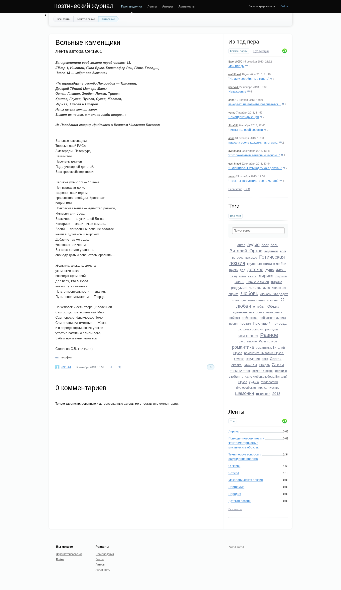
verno (231, 112)
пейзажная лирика (273, 317)
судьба (254, 382)
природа (280, 323)
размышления (248, 335)
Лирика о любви (257, 282)
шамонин (244, 393)
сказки (250, 364)
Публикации (261, 51)
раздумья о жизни (250, 329)
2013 (276, 393)
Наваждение (237, 91)
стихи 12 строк (240, 370)
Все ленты (63, 19)
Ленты (152, 6)
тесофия (66, 357)
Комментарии (238, 51)
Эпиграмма (236, 486)
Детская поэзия (239, 500)
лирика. (255, 287)
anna (231, 100)
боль (274, 244)
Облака (273, 306)
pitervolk (233, 87)
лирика (266, 275)
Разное (269, 334)
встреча (237, 257)
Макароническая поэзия (245, 479)
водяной (271, 250)
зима (242, 276)
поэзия (245, 323)
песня (233, 323)
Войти (284, 6)
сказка (236, 364)
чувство (274, 387)
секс (265, 358)
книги (252, 275)
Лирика (233, 431)
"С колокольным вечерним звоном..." (254, 155)
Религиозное (268, 341)
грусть (233, 270)
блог (265, 244)
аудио (253, 244)
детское (255, 269)
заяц (233, 276)
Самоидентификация (243, 117)
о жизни (273, 300)
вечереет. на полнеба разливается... (254, 104)
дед (242, 270)
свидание (253, 358)
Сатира (233, 472)
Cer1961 (66, 367)
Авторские (108, 19)
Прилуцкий (262, 323)
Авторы (167, 6)
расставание (248, 341)
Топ (232, 421)
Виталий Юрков (245, 250)
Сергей (276, 358)
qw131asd (234, 74)
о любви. (259, 306)
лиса (266, 287)
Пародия (234, 493)
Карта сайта (236, 546)
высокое (251, 257)
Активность (186, 6)
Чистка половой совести (245, 129)
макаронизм (256, 300)
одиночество (243, 311)
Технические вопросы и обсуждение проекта (245, 456)
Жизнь (281, 269)
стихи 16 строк (262, 370)
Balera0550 (235, 61)
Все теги (235, 215)
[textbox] (258, 230)
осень (260, 312)
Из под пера (243, 42)
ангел (241, 245)
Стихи (278, 364)
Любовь (249, 293)
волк (283, 251)
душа (269, 269)
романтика (243, 346)
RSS (247, 189)
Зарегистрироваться (262, 6)
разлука (271, 328)
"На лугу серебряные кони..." (248, 78)
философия (269, 382)
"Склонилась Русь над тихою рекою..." (255, 168)
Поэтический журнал (83, 5)
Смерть (264, 365)
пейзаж (234, 317)
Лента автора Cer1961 (78, 51)
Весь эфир (235, 189)
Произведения (131, 6)
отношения (274, 312)
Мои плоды (236, 66)
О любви (234, 465)
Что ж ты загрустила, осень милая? (253, 180)
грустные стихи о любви (266, 263)
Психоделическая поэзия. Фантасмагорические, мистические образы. (246, 442)
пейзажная (250, 317)
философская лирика (251, 387)
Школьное (263, 393)
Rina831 (233, 125)
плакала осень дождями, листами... (253, 142)
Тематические (86, 19)
